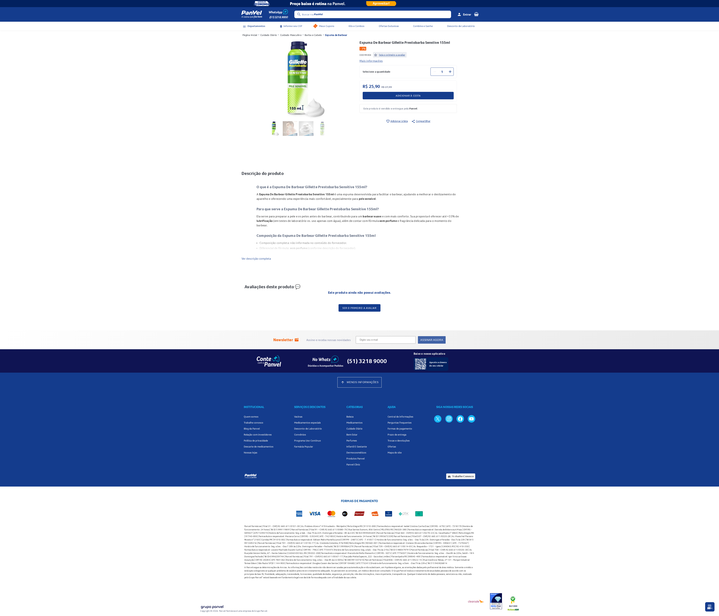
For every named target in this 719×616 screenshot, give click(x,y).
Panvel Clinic (353, 464)
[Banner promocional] (359, 3)
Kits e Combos (356, 26)
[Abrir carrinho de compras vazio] (476, 14)
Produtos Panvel (355, 458)
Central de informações (400, 416)
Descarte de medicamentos (258, 446)
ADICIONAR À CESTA (408, 95)
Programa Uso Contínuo (307, 440)
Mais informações (371, 61)
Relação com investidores (258, 434)
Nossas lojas (250, 452)
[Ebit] (496, 601)
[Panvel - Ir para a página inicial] (251, 14)
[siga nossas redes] (438, 419)
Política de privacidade (256, 440)
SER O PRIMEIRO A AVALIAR (359, 308)
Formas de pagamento (400, 428)
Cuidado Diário (268, 35)
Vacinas (298, 416)
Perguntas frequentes (400, 422)
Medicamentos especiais (307, 422)
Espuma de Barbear (336, 35)
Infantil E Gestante (356, 446)
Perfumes (351, 440)
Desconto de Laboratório (461, 26)
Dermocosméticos (356, 452)
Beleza (350, 416)
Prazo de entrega (397, 434)
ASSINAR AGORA (431, 339)
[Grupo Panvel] (212, 606)
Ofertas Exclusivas (389, 26)
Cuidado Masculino (291, 35)
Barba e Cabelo (313, 35)
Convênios (300, 434)
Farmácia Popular (303, 446)
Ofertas (392, 446)
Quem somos (251, 416)
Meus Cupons (326, 26)
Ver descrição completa (256, 258)
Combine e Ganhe (423, 26)
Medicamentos (354, 422)
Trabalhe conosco (253, 422)
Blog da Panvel (252, 428)
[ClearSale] (476, 601)
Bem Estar (351, 434)
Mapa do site (395, 452)
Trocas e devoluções (399, 440)
